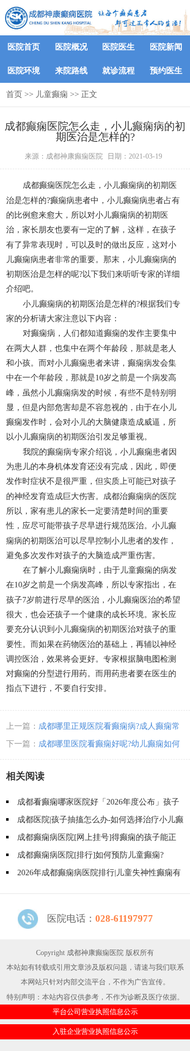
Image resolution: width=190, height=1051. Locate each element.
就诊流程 (118, 70)
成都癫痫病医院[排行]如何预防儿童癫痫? (90, 855)
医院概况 (71, 47)
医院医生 (118, 47)
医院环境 (24, 70)
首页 (14, 94)
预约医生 (166, 70)
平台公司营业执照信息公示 (95, 1012)
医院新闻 (166, 47)
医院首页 (24, 47)
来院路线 (71, 70)
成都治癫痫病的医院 (139, 496)
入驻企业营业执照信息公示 (95, 1031)
